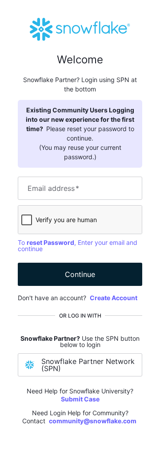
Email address (53, 188)
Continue (80, 274)
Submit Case (80, 399)
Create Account (113, 298)
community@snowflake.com (92, 421)
